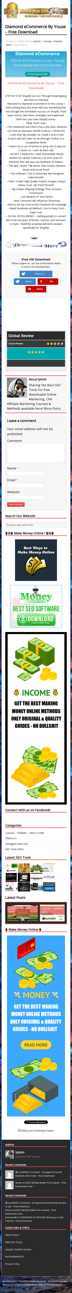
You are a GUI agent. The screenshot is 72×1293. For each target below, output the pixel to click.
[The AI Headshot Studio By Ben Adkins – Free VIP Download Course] (24, 870)
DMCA (9, 838)
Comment (14, 441)
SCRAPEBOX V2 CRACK (13, 1287)
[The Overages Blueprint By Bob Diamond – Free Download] (11, 889)
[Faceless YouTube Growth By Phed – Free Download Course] (11, 880)
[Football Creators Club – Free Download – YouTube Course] (49, 870)
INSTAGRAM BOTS (14, 1256)
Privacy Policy (12, 1263)
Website (13, 492)
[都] (9, 1176)
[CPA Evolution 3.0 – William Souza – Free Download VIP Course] (36, 880)
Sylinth (36, 41)
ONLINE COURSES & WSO (18, 1249)
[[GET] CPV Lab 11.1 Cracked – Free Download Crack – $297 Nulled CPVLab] (49, 880)
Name (12, 468)
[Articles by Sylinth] (9, 1156)
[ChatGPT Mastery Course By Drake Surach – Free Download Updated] (24, 880)
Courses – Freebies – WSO (20, 833)
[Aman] (9, 1187)
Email (11, 480)
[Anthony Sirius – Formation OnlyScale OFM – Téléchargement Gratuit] (36, 889)
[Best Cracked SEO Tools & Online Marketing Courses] (35, 16)
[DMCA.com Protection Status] (36, 1130)
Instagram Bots (14, 843)
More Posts (52, 408)
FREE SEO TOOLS (14, 1242)
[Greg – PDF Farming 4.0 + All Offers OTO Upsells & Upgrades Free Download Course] (36, 870)
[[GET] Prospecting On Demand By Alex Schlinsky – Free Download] (49, 889)
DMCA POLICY (12, 1235)
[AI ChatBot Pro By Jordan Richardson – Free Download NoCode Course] (24, 889)
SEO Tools (11, 849)
